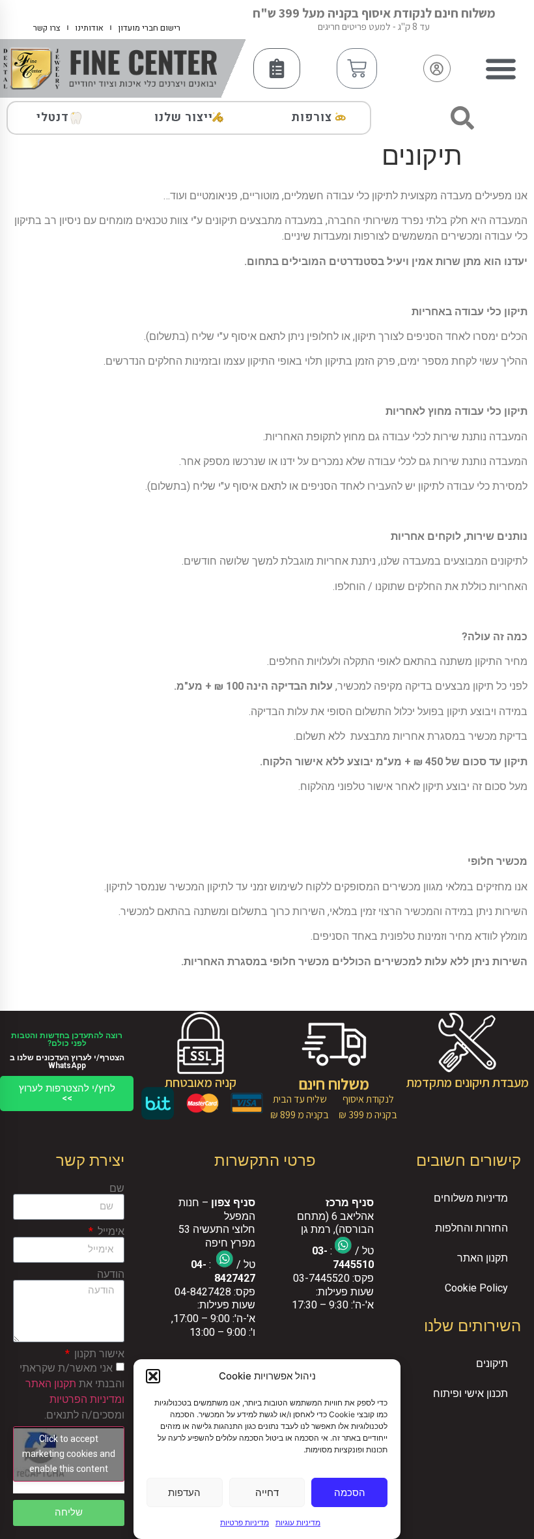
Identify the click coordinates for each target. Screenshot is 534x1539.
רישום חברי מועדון (149, 27)
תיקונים (492, 1363)
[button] (153, 1376)
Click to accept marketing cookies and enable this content (68, 1453)
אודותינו (89, 27)
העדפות (184, 1492)
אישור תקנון (98, 1354)
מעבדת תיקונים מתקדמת (467, 1082)
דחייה (267, 1492)
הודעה (110, 1274)
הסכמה (349, 1492)
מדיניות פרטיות (244, 1522)
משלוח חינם (334, 1083)
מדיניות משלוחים (471, 1198)
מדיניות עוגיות (297, 1522)
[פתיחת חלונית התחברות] (437, 68)
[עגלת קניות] (357, 68)
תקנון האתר (482, 1258)
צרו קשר (47, 27)
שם (116, 1188)
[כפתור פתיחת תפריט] (501, 68)
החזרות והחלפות (471, 1228)
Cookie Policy (476, 1288)
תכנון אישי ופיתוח (470, 1393)
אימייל (109, 1231)
